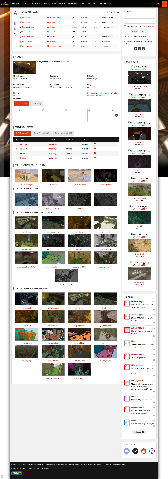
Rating (53, 4)
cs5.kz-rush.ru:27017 (139, 209)
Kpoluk (24, 149)
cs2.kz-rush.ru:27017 (139, 153)
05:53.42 (27, 87)
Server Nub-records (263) (63, 133)
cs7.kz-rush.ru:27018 (139, 265)
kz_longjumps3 (139, 282)
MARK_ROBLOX (138, 328)
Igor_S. (24, 153)
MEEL (55, 87)
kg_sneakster (27, 41)
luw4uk (52, 32)
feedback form (120, 464)
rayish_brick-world (139, 198)
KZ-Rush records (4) (22, 133)
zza (54, 79)
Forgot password (149, 26)
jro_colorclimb (27, 343)
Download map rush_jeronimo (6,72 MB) (102, 93)
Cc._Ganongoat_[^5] (57, 46)
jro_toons (105, 343)
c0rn (134, 397)
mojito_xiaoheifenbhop (139, 86)
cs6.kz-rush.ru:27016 (139, 237)
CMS (134, 341)
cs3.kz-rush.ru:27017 (139, 181)
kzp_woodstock (28, 17)
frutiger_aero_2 (55, 17)
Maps (46, 4)
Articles (62, 4)
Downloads (72, 4)
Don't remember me (133, 26)
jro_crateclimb (53, 343)
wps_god (139, 170)
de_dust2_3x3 (139, 254)
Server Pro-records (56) (42, 133)
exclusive (53, 41)
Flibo (134, 420)
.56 (52, 153)
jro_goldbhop (79, 343)
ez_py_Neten (139, 142)
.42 (52, 144)
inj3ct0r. (25, 158)
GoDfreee (18, 87)
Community (15, 4)
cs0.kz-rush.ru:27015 (139, 97)
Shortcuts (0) (36, 104)
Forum (82, 4)
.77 (52, 149)
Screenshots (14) (21, 104)
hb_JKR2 (139, 226)
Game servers (36, 4)
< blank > (53, 22)
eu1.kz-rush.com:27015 (139, 69)
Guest (95, 4)
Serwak (135, 315)
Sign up (143, 31)
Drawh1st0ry (137, 302)
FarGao (52, 27)
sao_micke (139, 114)
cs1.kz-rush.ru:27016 (139, 125)
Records (25, 4)
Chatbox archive (139, 432)
